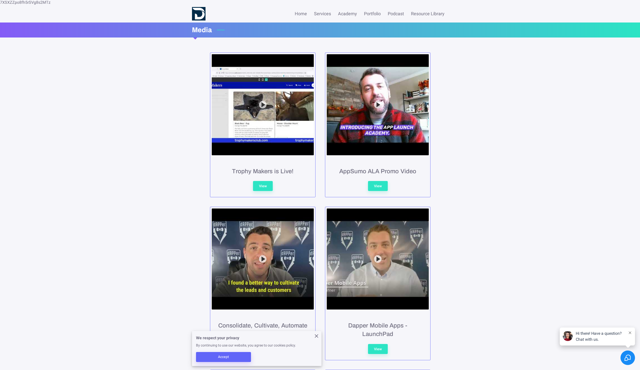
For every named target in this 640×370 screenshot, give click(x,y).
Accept (223, 357)
